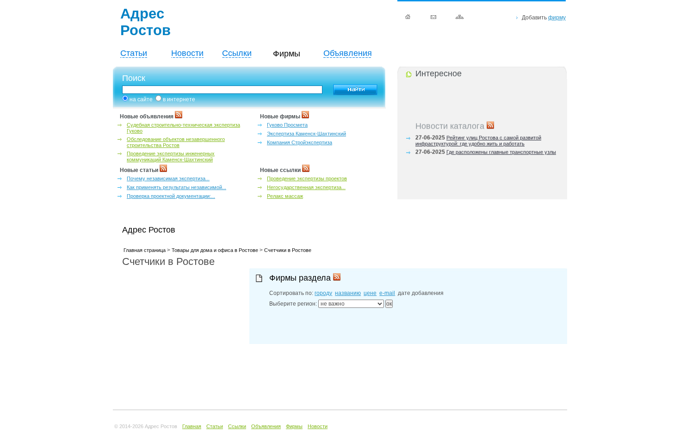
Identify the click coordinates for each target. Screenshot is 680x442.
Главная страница (145, 250)
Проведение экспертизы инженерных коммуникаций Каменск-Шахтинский (171, 156)
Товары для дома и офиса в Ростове (215, 250)
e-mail (387, 293)
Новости (187, 53)
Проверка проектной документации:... (171, 196)
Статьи (133, 53)
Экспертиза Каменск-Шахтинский (306, 133)
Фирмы (294, 426)
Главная (191, 426)
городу (323, 293)
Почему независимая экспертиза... (168, 178)
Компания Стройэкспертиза (299, 142)
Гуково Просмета (287, 125)
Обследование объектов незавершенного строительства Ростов (176, 142)
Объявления (347, 53)
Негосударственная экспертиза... (306, 187)
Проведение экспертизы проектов (307, 178)
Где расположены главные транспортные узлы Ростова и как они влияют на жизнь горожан (485, 154)
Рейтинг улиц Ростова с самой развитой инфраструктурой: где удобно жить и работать (478, 139)
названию (348, 293)
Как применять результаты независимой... (176, 187)
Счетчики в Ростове (287, 250)
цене (370, 293)
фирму (557, 17)
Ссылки (237, 53)
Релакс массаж (285, 196)
